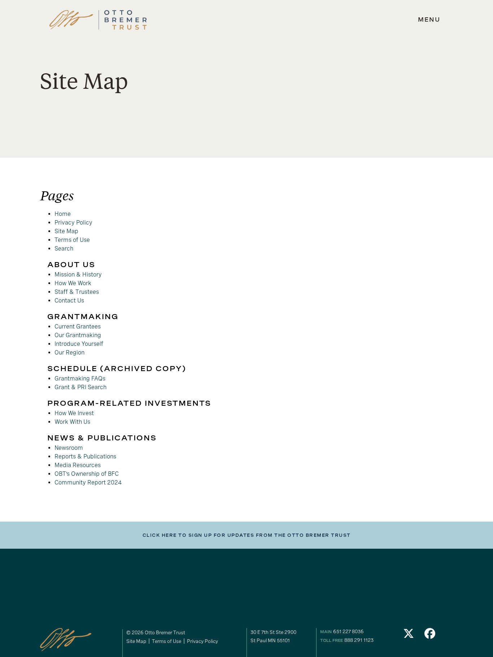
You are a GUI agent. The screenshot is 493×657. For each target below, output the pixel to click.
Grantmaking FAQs (79, 378)
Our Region (69, 352)
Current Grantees (77, 326)
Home (62, 213)
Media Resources (77, 465)
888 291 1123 (359, 640)
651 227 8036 (348, 631)
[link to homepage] (98, 20)
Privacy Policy (73, 222)
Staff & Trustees (76, 291)
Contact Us (69, 300)
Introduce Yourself (78, 343)
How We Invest (74, 413)
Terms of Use (72, 239)
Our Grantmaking (77, 335)
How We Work (72, 283)
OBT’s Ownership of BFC (86, 473)
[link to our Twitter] (408, 635)
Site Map (66, 231)
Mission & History (78, 274)
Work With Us (72, 421)
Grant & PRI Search (80, 387)
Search (63, 248)
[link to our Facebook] (430, 635)
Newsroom (68, 447)
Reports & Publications (85, 456)
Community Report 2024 (88, 482)
